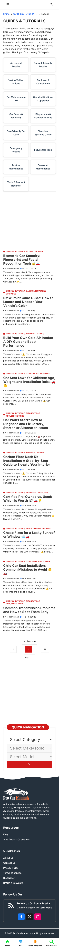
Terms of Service (12, 872)
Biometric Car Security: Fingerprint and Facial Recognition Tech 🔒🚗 (21, 259)
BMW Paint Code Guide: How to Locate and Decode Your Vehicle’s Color (28, 302)
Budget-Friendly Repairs (43, 65)
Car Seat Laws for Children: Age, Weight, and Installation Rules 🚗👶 (29, 382)
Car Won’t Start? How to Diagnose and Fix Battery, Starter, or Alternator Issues (25, 424)
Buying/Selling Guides (16, 82)
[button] (51, 4)
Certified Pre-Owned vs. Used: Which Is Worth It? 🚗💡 (27, 499)
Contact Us (9, 862)
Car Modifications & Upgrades (43, 99)
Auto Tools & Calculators (16, 839)
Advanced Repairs (16, 65)
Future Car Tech (43, 149)
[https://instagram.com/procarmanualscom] (37, 916)
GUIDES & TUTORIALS (15, 251)
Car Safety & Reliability (16, 116)
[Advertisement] (29, 221)
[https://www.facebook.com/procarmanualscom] (21, 916)
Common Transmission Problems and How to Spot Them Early (29, 610)
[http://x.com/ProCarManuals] (29, 916)
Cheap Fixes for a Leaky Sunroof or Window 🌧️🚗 (29, 535)
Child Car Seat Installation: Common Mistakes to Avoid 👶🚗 (27, 569)
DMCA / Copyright (13, 883)
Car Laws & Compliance (43, 82)
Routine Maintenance (16, 167)
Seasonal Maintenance (43, 167)
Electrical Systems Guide (43, 133)
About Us (8, 857)
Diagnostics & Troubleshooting (43, 116)
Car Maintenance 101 (16, 99)
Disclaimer (8, 877)
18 (45, 649)
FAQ (5, 834)
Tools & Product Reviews (16, 184)
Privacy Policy (10, 867)
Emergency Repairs (16, 150)
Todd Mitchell (12, 268)
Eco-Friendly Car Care (16, 133)
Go (29, 764)
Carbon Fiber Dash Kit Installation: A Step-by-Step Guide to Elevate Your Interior (26, 461)
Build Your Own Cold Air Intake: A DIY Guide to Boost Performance (28, 342)
